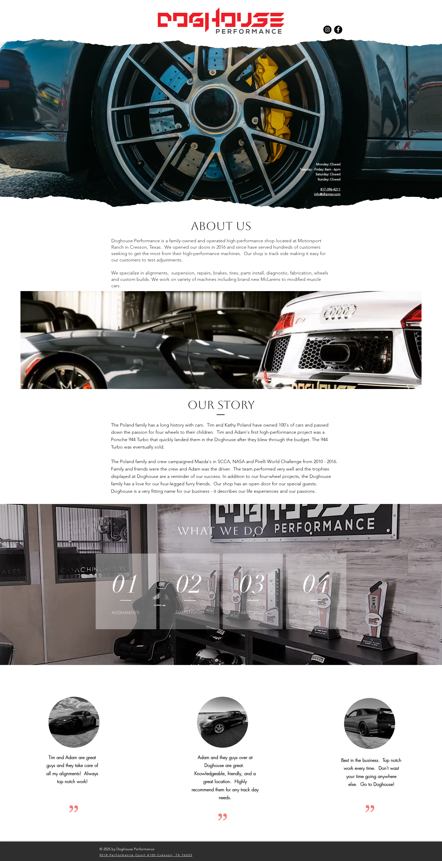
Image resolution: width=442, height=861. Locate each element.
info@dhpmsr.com (327, 194)
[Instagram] (327, 30)
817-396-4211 (330, 189)
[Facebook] (338, 30)
